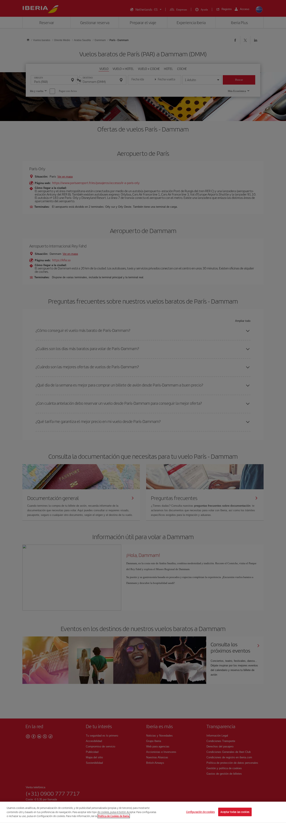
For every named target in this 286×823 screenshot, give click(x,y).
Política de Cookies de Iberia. (113, 816)
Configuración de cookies (200, 812)
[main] (143, 812)
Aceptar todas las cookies (234, 812)
